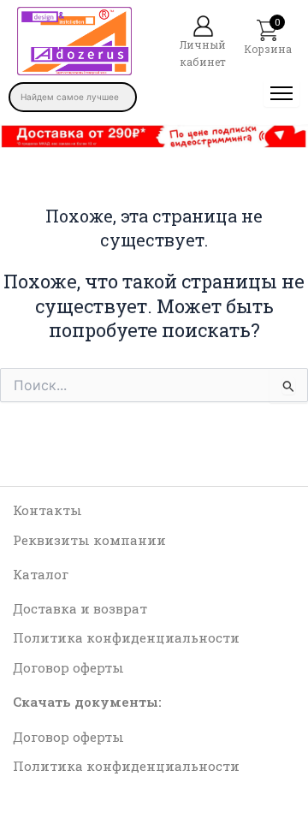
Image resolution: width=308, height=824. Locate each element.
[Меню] (281, 93)
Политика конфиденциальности (126, 637)
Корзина (268, 49)
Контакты (47, 510)
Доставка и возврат (80, 608)
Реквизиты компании (89, 539)
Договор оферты (68, 667)
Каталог (40, 574)
